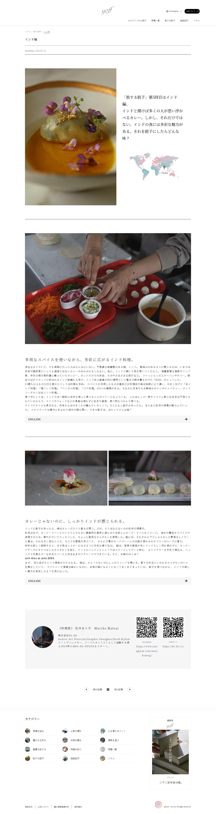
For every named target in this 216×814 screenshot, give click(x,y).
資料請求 (78, 806)
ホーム (29, 32)
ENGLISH (34, 419)
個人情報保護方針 (61, 806)
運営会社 (29, 806)
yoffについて (190, 11)
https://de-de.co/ (173, 646)
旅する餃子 (37, 32)
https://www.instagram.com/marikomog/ (147, 651)
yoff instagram (174, 11)
